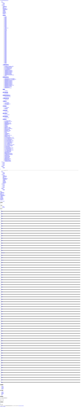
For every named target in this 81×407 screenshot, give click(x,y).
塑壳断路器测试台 (6, 77)
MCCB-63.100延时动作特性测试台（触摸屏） (9, 144)
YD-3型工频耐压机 (6, 104)
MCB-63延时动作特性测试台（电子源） (8, 147)
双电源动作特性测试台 (7, 129)
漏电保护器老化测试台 (7, 131)
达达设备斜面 (6, 134)
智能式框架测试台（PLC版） (7, 122)
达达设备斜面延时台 (6, 133)
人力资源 (3, 387)
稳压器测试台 (6, 126)
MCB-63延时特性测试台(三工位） (8, 68)
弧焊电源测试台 (5, 116)
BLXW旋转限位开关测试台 (7, 120)
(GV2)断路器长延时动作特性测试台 (8, 154)
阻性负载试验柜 (4, 8)
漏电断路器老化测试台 (7, 152)
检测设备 (5, 16)
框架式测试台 (4, 12)
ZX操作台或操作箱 (6, 103)
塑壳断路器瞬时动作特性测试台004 (8, 80)
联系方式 (4, 167)
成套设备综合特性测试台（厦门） (8, 135)
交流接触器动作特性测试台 (7, 160)
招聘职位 (4, 165)
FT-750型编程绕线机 (6, 107)
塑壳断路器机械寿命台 (6, 95)
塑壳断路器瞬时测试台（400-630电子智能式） (9, 78)
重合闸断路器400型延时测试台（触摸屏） (9, 66)
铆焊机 (3, 7)
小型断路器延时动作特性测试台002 (8, 71)
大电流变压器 (4, 11)
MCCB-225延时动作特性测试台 (8, 141)
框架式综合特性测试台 (7, 114)
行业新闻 (4, 163)
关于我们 (3, 2)
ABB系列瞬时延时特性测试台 (7, 151)
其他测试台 (4, 13)
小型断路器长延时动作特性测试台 (8, 74)
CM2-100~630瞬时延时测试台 (7, 150)
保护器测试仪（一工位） (7, 136)
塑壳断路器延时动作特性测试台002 (8, 82)
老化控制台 (3, 207)
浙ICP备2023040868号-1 (21, 405)
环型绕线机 (4, 180)
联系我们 (3, 166)
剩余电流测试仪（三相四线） (7, 130)
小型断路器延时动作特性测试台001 (8, 72)
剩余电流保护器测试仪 (7, 159)
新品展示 (4, 5)
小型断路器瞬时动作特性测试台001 (8, 70)
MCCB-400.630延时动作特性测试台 (8, 139)
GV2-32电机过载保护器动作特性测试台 (8, 148)
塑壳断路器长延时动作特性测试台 (8, 153)
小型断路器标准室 (5, 9)
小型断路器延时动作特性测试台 (8, 73)
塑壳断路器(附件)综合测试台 (7, 158)
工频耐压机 (4, 10)
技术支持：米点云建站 (2, 406)
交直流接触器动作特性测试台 (7, 161)
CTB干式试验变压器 (6, 102)
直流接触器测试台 (6, 124)
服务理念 (4, 4)
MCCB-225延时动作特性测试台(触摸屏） (9, 140)
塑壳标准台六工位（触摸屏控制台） (8, 128)
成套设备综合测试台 (6, 155)
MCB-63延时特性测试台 (7, 146)
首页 (2, 1)
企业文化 (4, 3)
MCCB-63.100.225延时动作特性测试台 (8, 145)
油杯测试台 (5, 125)
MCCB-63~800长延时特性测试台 (8, 142)
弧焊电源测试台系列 (6, 117)
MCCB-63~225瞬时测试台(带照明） (8, 143)
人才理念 (4, 164)
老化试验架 (5, 132)
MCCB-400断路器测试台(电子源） (8, 67)
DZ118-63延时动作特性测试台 (7, 149)
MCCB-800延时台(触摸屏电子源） (8, 121)
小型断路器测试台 (5, 6)
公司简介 (4, 172)
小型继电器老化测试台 (7, 157)
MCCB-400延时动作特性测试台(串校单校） (9, 137)
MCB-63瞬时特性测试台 (7, 69)
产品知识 (4, 162)
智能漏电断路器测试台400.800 (7, 123)
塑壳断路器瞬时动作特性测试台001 (8, 84)
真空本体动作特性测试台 (7, 156)
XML (2, 394)
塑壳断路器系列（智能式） (7, 127)
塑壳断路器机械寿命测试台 (7, 96)
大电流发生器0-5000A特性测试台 (8, 86)
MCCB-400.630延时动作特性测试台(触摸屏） (9, 138)
